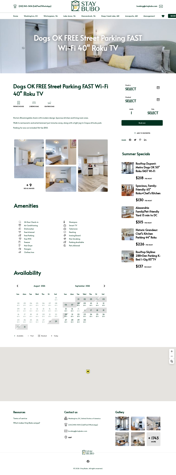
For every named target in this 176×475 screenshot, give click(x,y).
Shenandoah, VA (88, 16)
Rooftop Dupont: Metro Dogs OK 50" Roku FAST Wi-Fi (148, 167)
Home (15, 16)
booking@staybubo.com (147, 6)
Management (149, 16)
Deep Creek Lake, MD (110, 16)
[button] (88, 371)
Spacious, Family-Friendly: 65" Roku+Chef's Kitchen (148, 189)
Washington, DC (31, 16)
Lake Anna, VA (69, 16)
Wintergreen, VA (51, 16)
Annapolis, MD (131, 16)
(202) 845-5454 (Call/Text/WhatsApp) (35, 6)
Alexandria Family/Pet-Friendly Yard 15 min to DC (147, 211)
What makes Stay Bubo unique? (26, 423)
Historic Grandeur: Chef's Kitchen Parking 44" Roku (147, 233)
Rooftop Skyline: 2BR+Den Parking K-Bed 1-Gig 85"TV (148, 255)
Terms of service (20, 418)
